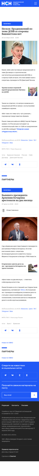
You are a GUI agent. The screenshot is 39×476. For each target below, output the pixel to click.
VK (35, 140)
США (30, 155)
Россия (24, 155)
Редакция (5, 405)
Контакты (15, 405)
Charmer (13, 456)
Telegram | (6, 143)
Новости (24, 140)
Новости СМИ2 (7, 343)
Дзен (30, 140)
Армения (16, 324)
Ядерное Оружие (13, 155)
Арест (9, 324)
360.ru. (23, 290)
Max (11, 143)
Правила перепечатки (10, 449)
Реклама (24, 405)
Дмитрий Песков (16, 158)
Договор (5, 158)
